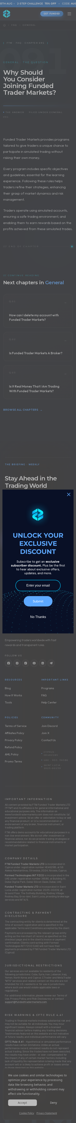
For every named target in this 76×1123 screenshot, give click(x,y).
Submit (38, 601)
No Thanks (38, 617)
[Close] (69, 494)
